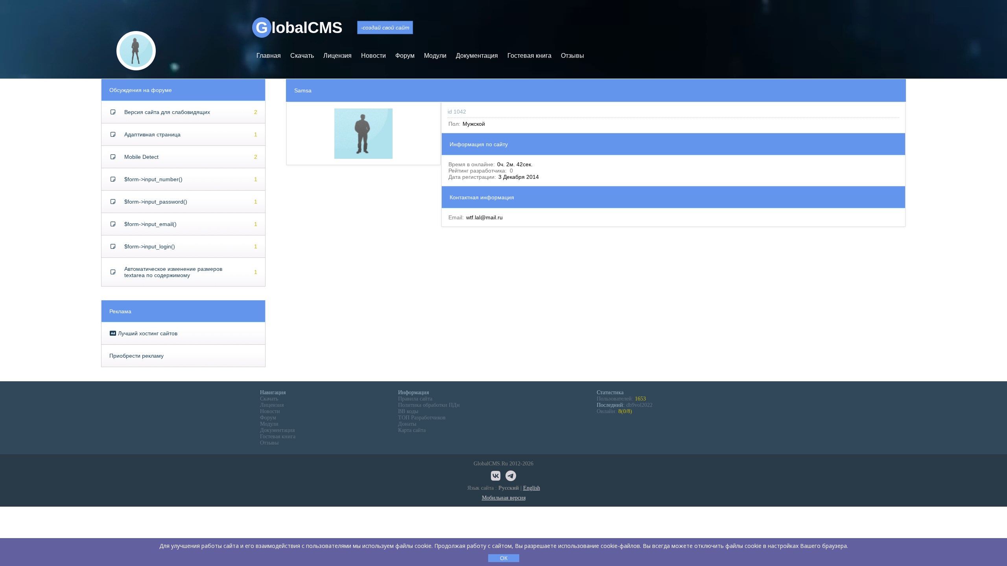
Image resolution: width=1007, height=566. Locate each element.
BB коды (408, 411)
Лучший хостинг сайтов (146, 333)
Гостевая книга (529, 55)
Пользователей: (621, 399)
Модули (435, 55)
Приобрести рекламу (136, 356)
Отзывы (572, 55)
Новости (373, 55)
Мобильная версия (504, 498)
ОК (503, 558)
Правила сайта (415, 399)
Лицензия (337, 55)
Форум (405, 55)
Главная (268, 55)
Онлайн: (614, 411)
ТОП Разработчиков (422, 418)
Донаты (407, 424)
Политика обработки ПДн (429, 405)
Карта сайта (412, 430)
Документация (477, 55)
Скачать (302, 55)
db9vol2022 (639, 405)
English (531, 488)
